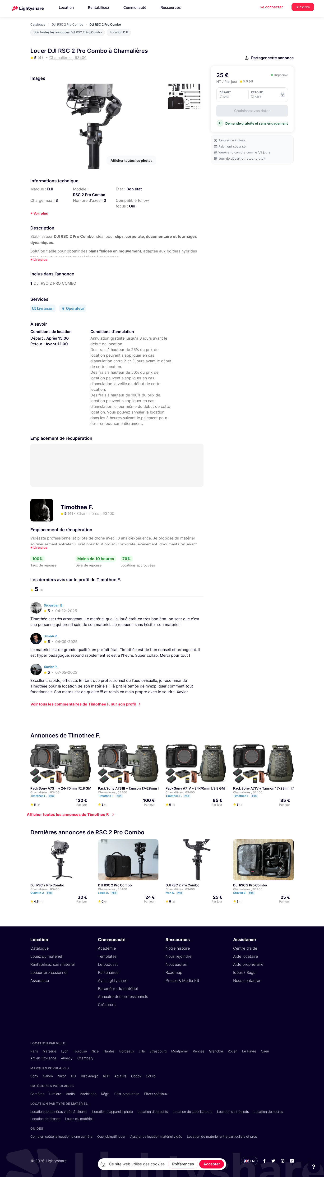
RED (106, 1076)
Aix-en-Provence (43, 1058)
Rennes (198, 1051)
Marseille (49, 1051)
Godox (136, 1076)
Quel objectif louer (111, 1136)
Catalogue (38, 24)
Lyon (64, 1051)
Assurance (39, 980)
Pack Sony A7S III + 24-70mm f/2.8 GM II (62, 788)
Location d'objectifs (153, 1112)
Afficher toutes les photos (132, 160)
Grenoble (216, 1051)
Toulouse (80, 1051)
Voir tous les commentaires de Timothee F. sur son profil (83, 704)
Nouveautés (176, 964)
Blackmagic (89, 1076)
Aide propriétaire (248, 964)
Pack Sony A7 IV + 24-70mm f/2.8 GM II (196, 788)
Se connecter (271, 7)
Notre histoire (178, 948)
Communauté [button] (134, 7)
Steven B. (243, 892)
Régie (105, 1094)
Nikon (62, 1076)
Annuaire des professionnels (123, 996)
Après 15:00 (57, 338)
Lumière (55, 1094)
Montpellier (179, 1051)
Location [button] (66, 7)
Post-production (126, 1094)
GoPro (150, 1076)
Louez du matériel (46, 956)
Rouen (232, 1051)
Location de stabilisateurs (192, 1112)
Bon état (134, 189)
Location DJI (119, 32)
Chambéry (85, 1058)
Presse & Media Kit (182, 980)
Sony (34, 1076)
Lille (142, 1051)
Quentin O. (41, 892)
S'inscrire (303, 7)
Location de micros (268, 1112)
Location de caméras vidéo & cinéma (59, 1112)
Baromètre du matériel (118, 988)
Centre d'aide (245, 948)
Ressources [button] (171, 7)
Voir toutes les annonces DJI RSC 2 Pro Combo (67, 32)
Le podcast (108, 964)
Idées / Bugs (244, 972)
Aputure (120, 1076)
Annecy (67, 1058)
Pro (51, 796)
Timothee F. (76, 507)
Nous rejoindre (178, 956)
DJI (50, 189)
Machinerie (87, 1094)
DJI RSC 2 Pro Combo (67, 24)
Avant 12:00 (57, 343)
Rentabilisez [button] (98, 7)
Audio (70, 1094)
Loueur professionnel (48, 972)
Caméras (37, 1094)
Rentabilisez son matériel (52, 964)
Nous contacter (246, 980)
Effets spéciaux (155, 1094)
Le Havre (249, 1051)
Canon (48, 1076)
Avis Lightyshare (112, 980)
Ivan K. (174, 892)
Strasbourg (158, 1051)
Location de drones (45, 1119)
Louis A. (107, 892)
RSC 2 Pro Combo (89, 194)
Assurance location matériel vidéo (156, 1136)
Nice (95, 1051)
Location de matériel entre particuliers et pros (222, 1136)
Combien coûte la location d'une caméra (61, 1136)
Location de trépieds (233, 1112)
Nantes (109, 1051)
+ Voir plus (39, 213)
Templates (107, 956)
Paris (34, 1051)
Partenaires (108, 972)
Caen (265, 1051)
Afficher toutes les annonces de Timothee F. (68, 814)
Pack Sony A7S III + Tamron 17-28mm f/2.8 (131, 788)
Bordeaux (126, 1051)
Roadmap (174, 972)
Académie (107, 948)
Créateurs (107, 1004)
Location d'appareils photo (112, 1112)
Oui (132, 206)
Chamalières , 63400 (45, 792)
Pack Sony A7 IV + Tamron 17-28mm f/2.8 (266, 788)
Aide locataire (245, 956)
